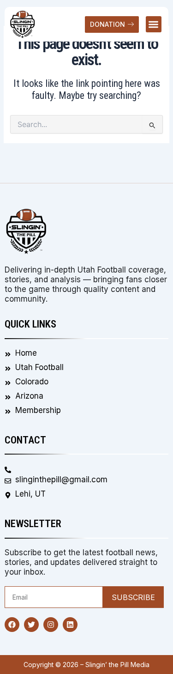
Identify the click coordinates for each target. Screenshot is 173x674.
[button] (154, 24)
